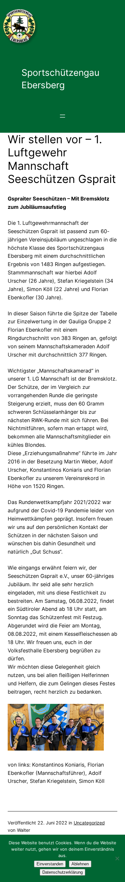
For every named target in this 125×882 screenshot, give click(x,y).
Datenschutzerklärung (62, 872)
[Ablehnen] (117, 858)
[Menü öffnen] (62, 116)
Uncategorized (89, 822)
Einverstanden (50, 864)
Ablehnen (80, 864)
